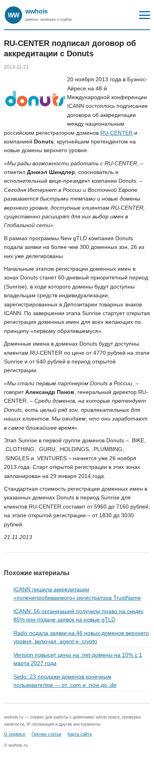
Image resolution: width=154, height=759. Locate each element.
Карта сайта (80, 734)
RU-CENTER (116, 133)
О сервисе (14, 734)
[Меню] (144, 15)
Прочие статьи (46, 734)
